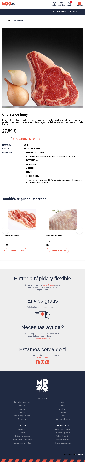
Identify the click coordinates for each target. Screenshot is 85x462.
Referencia (6, 145)
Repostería (22, 419)
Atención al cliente (62, 439)
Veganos (63, 412)
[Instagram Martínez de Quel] (42, 362)
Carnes (63, 402)
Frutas (63, 405)
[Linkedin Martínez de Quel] (47, 362)
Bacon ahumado (11, 236)
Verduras (22, 405)
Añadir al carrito (26, 139)
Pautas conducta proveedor (22, 439)
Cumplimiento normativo (22, 443)
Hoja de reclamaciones (63, 443)
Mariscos (22, 409)
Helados (22, 412)
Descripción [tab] (7, 152)
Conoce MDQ (22, 429)
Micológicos (63, 409)
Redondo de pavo (54, 236)
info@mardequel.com (42, 338)
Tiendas (22, 433)
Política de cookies (62, 436)
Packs (63, 416)
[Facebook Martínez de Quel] (38, 362)
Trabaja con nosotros (22, 436)
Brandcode (79, 455)
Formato (5, 148)
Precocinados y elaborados (21, 416)
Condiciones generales (63, 433)
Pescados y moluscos (22, 402)
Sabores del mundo (63, 419)
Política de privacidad (62, 429)
